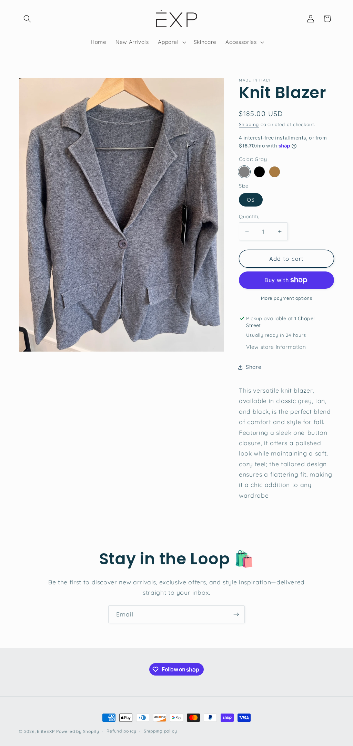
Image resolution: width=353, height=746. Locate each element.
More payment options (286, 298)
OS (251, 200)
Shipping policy (160, 731)
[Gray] (244, 171)
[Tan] (274, 171)
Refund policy (121, 731)
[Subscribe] (236, 614)
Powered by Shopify (77, 731)
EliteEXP (45, 731)
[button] (27, 18)
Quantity (249, 216)
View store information (276, 347)
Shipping (249, 124)
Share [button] (253, 367)
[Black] (259, 171)
